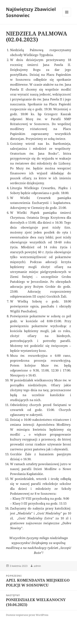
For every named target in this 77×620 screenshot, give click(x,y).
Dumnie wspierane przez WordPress (27, 615)
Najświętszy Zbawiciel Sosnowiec (31, 12)
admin (37, 566)
